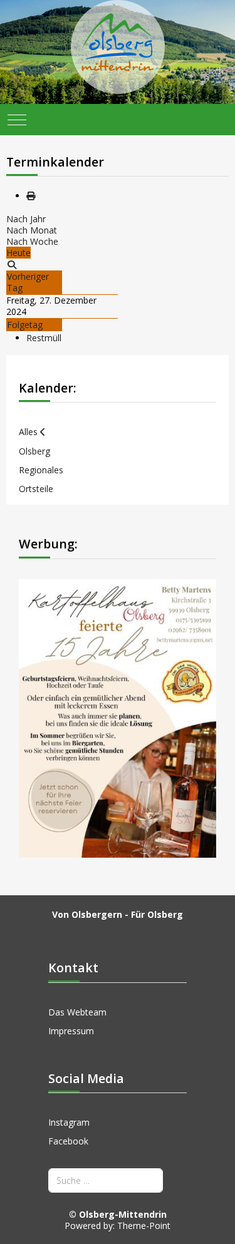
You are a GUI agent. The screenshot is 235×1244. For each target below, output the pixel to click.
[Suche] (12, 264)
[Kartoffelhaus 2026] (117, 717)
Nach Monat (31, 230)
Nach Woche (32, 241)
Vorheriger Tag (28, 282)
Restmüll (43, 338)
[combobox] (105, 1180)
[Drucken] (30, 196)
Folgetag (25, 325)
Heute (18, 253)
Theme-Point (143, 1225)
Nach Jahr (26, 219)
